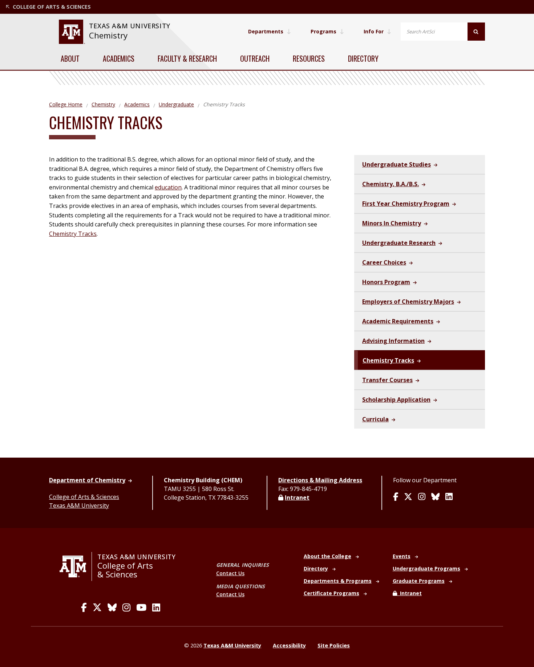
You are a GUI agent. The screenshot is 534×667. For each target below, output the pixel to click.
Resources (309, 58)
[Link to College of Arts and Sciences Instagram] (126, 607)
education (168, 187)
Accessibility (289, 645)
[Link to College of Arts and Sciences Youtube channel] (141, 607)
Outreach (255, 58)
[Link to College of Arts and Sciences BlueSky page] (112, 607)
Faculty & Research (187, 58)
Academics (118, 58)
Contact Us (230, 573)
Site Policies (333, 645)
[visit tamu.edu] (76, 566)
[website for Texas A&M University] (72, 32)
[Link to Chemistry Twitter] (408, 497)
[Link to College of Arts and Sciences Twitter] (97, 607)
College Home (65, 104)
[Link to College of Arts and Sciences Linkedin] (156, 607)
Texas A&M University (79, 506)
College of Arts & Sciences (84, 497)
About (70, 58)
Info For (374, 31)
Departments (265, 31)
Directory (363, 58)
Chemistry (108, 35)
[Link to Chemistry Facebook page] (395, 497)
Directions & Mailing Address (320, 480)
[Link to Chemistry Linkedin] (449, 497)
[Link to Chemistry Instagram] (421, 497)
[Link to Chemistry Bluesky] (435, 497)
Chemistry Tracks (73, 234)
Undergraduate (176, 104)
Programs (323, 31)
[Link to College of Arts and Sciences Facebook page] (84, 607)
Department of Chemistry (87, 480)
